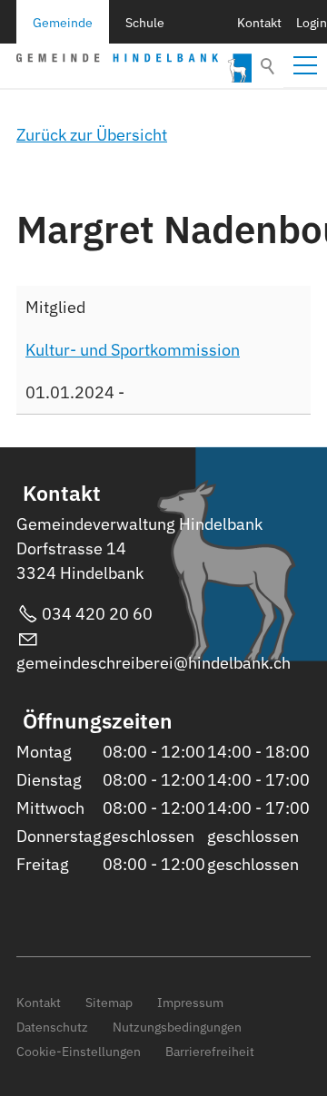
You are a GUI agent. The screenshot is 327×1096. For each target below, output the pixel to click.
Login (311, 22)
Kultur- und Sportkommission (132, 349)
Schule (144, 22)
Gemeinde (63, 22)
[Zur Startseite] (134, 68)
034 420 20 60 (97, 613)
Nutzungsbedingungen (177, 1026)
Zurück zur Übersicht (91, 134)
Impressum (190, 1002)
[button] (305, 65)
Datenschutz (52, 1026)
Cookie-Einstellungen (78, 1051)
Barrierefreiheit (209, 1051)
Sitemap (109, 1002)
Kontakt (259, 22)
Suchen (268, 66)
